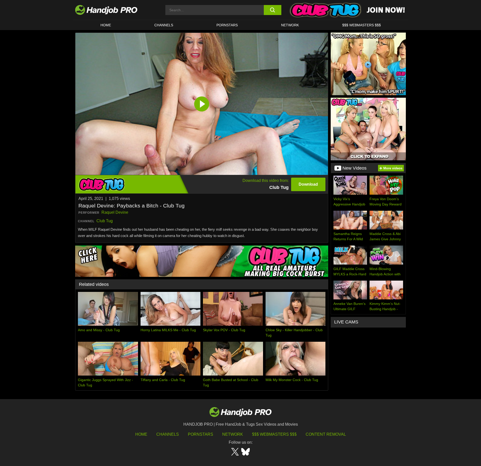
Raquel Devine (114, 212)
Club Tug (104, 221)
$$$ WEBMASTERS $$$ (361, 25)
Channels (167, 434)
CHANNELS (163, 25)
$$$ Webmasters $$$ (274, 434)
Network (290, 25)
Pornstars (227, 25)
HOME (105, 25)
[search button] (272, 10)
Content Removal (326, 434)
